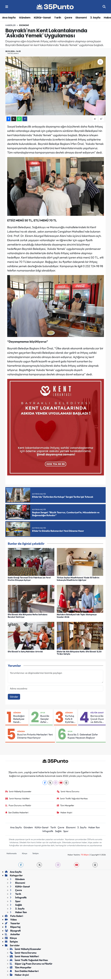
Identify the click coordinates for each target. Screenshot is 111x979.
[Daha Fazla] (24, 119)
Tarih (57, 17)
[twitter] (39, 864)
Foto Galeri (16, 915)
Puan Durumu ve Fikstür (20, 805)
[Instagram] (55, 782)
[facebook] (20, 864)
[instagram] (57, 864)
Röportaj (15, 926)
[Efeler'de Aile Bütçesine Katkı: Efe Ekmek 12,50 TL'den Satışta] (80, 635)
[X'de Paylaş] (13, 119)
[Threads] (66, 782)
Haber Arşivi (66, 812)
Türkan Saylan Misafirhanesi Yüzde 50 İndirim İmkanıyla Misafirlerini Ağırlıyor (78, 578)
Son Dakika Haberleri (18, 812)
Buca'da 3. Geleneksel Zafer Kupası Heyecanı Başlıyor (83, 736)
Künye (24, 853)
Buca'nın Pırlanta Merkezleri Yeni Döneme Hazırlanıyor (35, 736)
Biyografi (15, 930)
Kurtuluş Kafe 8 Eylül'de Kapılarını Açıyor (70, 719)
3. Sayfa (95, 17)
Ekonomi (81, 17)
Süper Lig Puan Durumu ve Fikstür (33, 963)
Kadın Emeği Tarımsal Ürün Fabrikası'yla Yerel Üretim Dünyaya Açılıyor (29, 578)
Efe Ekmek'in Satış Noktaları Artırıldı (25, 651)
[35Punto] (55, 6)
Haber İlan (94, 827)
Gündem (24, 17)
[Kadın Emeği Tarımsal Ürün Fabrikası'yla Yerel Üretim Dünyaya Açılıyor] (31, 561)
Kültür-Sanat (42, 17)
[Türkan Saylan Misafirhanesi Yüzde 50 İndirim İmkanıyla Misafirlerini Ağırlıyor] (80, 561)
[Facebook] (44, 782)
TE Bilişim (85, 855)
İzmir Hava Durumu (70, 791)
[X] (50, 782)
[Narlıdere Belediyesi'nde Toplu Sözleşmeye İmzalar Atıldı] (80, 598)
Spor (42, 713)
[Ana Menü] (6, 6)
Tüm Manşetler (67, 805)
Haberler (10, 25)
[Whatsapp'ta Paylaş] (19, 119)
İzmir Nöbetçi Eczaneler (20, 791)
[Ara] (104, 6)
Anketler (15, 934)
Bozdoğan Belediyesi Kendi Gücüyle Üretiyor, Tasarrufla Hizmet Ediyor (19, 719)
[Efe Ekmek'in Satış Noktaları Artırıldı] (31, 635)
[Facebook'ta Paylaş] (9, 119)
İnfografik (47, 831)
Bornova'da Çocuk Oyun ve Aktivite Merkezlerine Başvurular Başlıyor (97, 719)
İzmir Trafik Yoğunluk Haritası (74, 798)
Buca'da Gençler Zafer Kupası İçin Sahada (44, 719)
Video (13, 919)
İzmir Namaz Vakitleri (19, 798)
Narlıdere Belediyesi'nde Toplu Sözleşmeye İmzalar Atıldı (77, 615)
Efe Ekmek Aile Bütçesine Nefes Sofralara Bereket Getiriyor (27, 615)
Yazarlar (15, 923)
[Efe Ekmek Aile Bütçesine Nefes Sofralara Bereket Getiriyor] (31, 598)
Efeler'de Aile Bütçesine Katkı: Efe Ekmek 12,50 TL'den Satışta (79, 652)
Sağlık (58, 831)
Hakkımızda (12, 853)
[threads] (95, 864)
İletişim (36, 853)
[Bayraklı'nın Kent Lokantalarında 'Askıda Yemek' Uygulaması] (55, 86)
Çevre (68, 17)
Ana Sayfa (9, 17)
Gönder (14, 696)
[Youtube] (61, 782)
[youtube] (76, 864)
